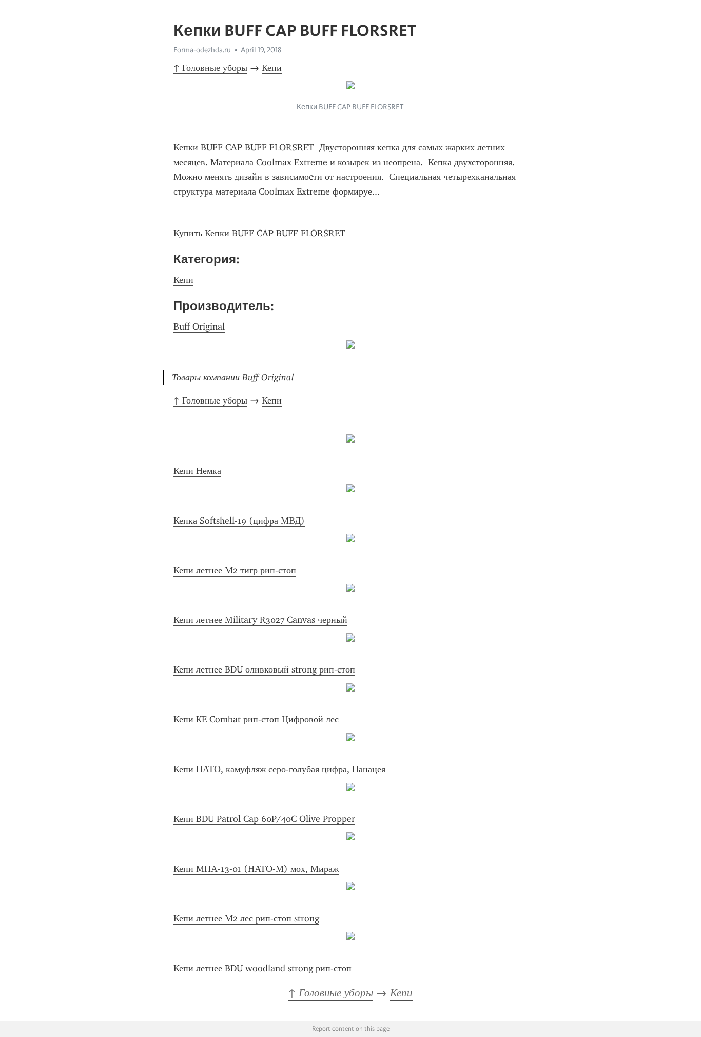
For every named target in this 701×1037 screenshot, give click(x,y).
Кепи (272, 67)
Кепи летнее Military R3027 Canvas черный (260, 619)
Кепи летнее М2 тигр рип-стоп (234, 570)
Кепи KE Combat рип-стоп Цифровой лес (256, 719)
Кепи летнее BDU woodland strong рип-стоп (262, 968)
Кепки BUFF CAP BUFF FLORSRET (245, 147)
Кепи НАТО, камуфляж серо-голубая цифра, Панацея (279, 769)
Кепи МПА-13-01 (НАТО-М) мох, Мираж (256, 868)
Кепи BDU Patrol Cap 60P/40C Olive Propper (264, 818)
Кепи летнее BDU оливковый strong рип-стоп (264, 669)
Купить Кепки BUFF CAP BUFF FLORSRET (260, 233)
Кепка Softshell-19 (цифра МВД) (239, 520)
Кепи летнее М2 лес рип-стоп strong (246, 918)
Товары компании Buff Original (233, 377)
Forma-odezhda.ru (202, 49)
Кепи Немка (197, 470)
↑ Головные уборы (210, 67)
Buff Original (199, 326)
